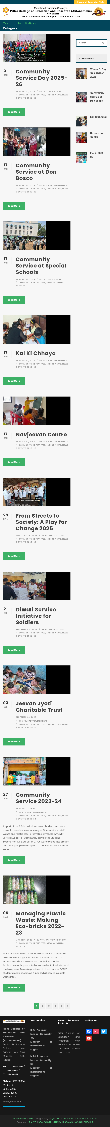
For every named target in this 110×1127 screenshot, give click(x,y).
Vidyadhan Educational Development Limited (73, 1118)
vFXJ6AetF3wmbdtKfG (56, 185)
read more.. (64, 1052)
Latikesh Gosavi (52, 91)
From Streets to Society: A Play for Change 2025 (41, 522)
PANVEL (33, 1122)
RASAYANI (68, 1122)
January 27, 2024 (26, 808)
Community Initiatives (31, 94)
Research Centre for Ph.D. (90, 2)
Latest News (54, 94)
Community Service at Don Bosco (36, 172)
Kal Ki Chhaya (36, 353)
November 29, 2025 (26, 535)
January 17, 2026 (25, 185)
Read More (14, 111)
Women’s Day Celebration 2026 (98, 72)
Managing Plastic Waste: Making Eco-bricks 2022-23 (41, 923)
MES (31, 1118)
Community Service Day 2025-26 (41, 78)
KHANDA (57, 1122)
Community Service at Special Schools (41, 266)
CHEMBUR (89, 1122)
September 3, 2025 (26, 717)
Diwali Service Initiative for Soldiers (36, 616)
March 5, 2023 (24, 940)
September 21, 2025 (26, 629)
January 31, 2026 (25, 91)
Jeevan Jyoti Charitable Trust (39, 706)
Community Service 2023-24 (39, 798)
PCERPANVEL (19, 1118)
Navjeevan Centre (41, 434)
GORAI (78, 1122)
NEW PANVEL (45, 1122)
